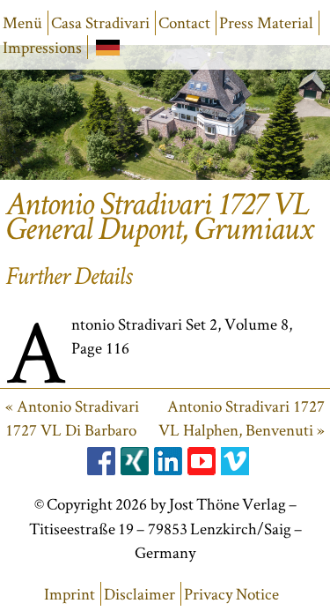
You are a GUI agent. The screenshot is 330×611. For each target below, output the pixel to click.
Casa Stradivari (100, 22)
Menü (22, 22)
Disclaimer (139, 594)
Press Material (266, 22)
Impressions (42, 47)
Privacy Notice (231, 594)
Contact (184, 22)
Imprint (69, 594)
